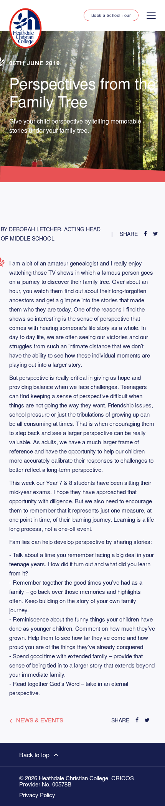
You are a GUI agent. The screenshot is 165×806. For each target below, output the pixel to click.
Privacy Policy (37, 795)
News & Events (39, 720)
